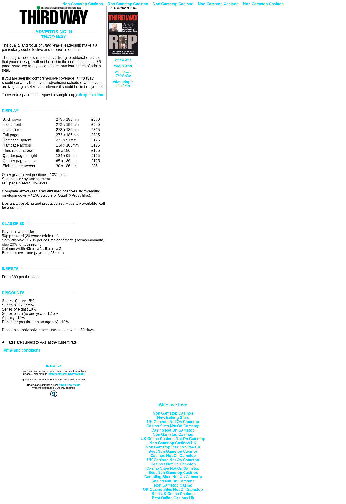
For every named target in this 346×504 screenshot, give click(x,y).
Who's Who (123, 60)
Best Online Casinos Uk (173, 498)
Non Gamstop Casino (173, 485)
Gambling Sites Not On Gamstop (173, 477)
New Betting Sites (173, 418)
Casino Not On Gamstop (173, 430)
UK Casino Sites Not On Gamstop (173, 490)
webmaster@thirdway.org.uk (66, 373)
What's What (123, 66)
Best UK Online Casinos (173, 494)
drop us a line (91, 95)
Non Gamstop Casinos (82, 4)
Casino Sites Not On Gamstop (173, 426)
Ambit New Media (69, 385)
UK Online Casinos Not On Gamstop (173, 439)
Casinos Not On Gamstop (173, 456)
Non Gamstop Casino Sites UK (173, 447)
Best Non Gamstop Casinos (173, 451)
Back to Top (53, 365)
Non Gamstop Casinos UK (173, 443)
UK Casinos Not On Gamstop (173, 422)
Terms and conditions (21, 350)
